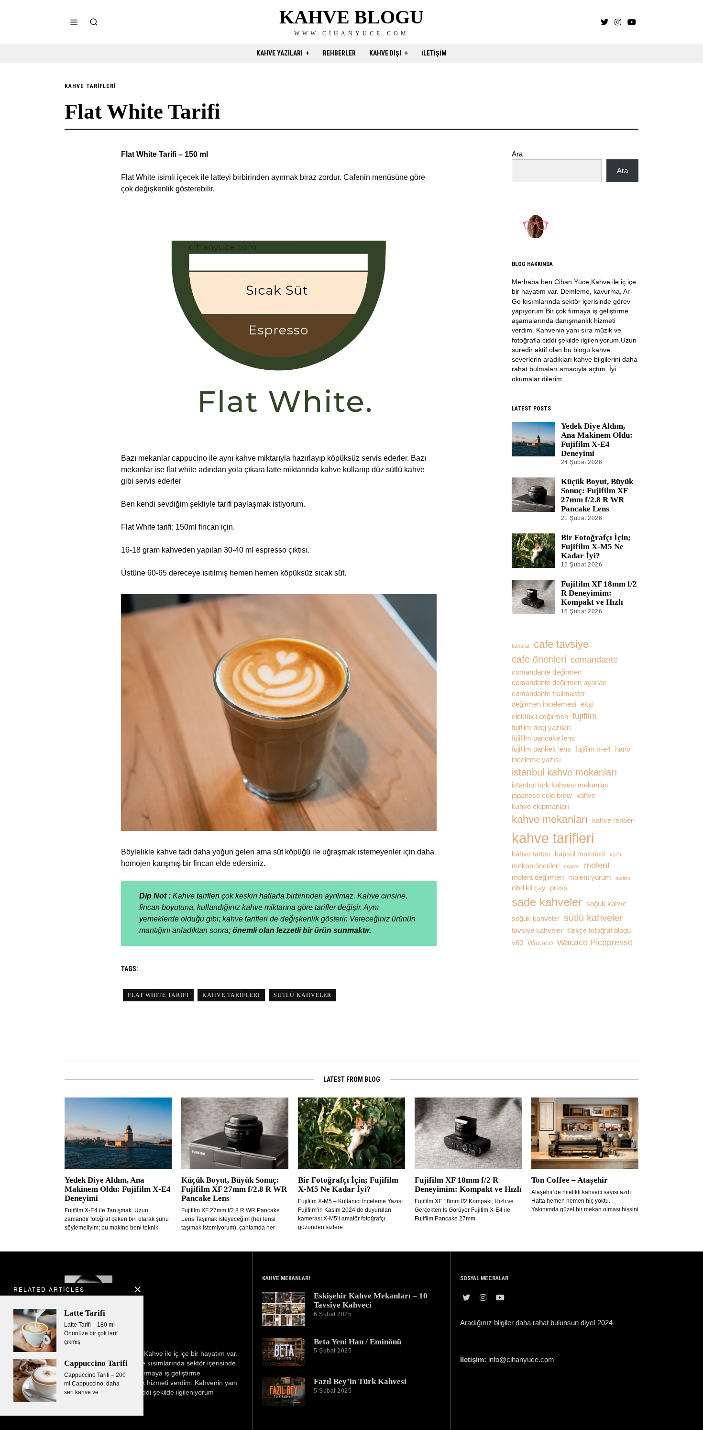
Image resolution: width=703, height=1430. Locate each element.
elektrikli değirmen (540, 717)
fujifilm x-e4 (593, 749)
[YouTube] (631, 22)
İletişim (434, 53)
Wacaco (540, 943)
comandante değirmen (547, 672)
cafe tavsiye (561, 644)
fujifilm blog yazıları (541, 728)
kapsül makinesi (580, 854)
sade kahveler (547, 902)
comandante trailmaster (548, 694)
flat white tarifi (158, 995)
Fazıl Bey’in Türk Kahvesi (360, 1381)
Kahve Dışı (385, 53)
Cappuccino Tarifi (96, 1363)
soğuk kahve (606, 904)
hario (622, 749)
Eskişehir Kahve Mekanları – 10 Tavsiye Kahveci (371, 1300)
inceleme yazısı (536, 760)
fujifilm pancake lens (543, 738)
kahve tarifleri (231, 995)
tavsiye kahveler (537, 930)
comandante (594, 660)
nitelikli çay (529, 888)
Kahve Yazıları (279, 53)
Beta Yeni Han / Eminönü (357, 1341)
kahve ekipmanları (540, 806)
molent (597, 865)
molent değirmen (538, 877)
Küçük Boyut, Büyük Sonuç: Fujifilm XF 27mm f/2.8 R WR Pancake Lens (597, 495)
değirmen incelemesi (544, 704)
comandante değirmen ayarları (559, 683)
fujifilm (584, 716)
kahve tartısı (531, 854)
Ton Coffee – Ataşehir (569, 1180)
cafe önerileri (539, 659)
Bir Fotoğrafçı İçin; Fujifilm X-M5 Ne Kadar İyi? (596, 546)
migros (572, 866)
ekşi (587, 704)
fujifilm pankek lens (541, 749)
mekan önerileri (536, 866)
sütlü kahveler (302, 995)
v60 (517, 943)
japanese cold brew (542, 795)
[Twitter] (604, 22)
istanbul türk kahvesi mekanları (560, 785)
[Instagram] (618, 22)
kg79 (615, 854)
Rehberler (339, 53)
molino (622, 878)
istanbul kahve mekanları (564, 772)
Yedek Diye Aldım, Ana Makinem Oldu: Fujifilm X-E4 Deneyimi (597, 439)
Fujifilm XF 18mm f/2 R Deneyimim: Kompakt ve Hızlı (599, 593)
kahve (585, 795)
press (559, 888)
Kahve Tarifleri (90, 86)
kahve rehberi (613, 820)
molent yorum (589, 877)
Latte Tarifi (84, 1313)
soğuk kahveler (536, 918)
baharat (520, 646)
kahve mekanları (550, 819)
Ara (517, 154)
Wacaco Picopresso (595, 942)
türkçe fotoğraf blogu (599, 930)
